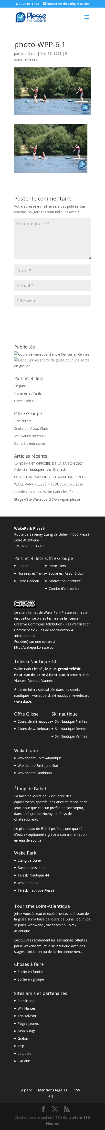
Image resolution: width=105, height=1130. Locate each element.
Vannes (47, 680)
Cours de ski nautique (35, 721)
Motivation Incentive (30, 435)
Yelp (21, 1046)
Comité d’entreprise (29, 443)
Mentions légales (52, 1090)
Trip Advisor (27, 1016)
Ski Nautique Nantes (71, 721)
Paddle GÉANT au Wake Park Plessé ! (43, 491)
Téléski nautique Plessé (36, 890)
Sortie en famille (30, 971)
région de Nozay (39, 813)
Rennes (33, 680)
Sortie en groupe (31, 979)
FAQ (50, 1096)
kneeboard (81, 695)
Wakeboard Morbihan (35, 773)
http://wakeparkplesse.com (35, 647)
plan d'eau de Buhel (34, 828)
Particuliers (23, 421)
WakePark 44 (28, 882)
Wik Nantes (27, 1008)
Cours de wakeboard (34, 728)
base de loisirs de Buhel (37, 796)
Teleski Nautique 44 (33, 875)
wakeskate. (23, 701)
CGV (77, 1090)
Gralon (23, 1038)
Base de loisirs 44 (31, 867)
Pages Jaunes (28, 1023)
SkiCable (24, 1061)
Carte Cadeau (25, 401)
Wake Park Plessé (58, 612)
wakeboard (41, 695)
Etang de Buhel (30, 860)
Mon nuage (27, 1031)
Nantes (20, 680)
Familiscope (27, 1000)
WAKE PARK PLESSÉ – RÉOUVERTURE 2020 (48, 484)
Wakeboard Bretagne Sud (38, 765)
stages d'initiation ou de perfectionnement (47, 951)
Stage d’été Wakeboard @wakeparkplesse (47, 499)
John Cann (28, 53)
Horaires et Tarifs (28, 393)
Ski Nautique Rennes (71, 728)
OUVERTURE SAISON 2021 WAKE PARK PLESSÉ (52, 477)
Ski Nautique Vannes (71, 736)
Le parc (20, 385)
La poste (25, 1053)
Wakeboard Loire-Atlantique (40, 758)
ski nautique (61, 695)
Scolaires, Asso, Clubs (31, 428)
